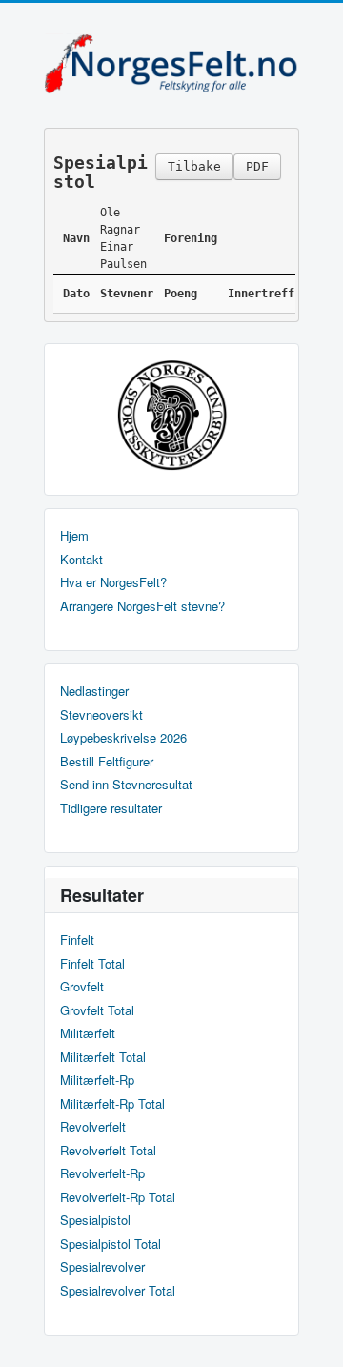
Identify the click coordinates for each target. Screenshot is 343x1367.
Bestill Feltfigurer (106, 761)
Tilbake (194, 166)
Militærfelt (87, 1033)
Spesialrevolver (102, 1266)
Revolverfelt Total (108, 1150)
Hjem (74, 535)
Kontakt (81, 559)
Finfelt (77, 940)
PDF (257, 166)
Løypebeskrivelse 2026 (123, 737)
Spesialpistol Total (110, 1244)
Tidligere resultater (111, 808)
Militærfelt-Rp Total (112, 1103)
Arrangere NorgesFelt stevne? (142, 606)
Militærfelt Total (103, 1057)
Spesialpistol (95, 1220)
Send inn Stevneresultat (126, 784)
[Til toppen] (313, 1336)
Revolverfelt (93, 1126)
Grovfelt (82, 986)
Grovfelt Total (97, 1010)
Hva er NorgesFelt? (113, 582)
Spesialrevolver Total (117, 1290)
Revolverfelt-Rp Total (117, 1197)
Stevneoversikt (101, 715)
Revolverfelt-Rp (102, 1173)
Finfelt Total (92, 963)
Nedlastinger (94, 691)
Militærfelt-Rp (97, 1080)
